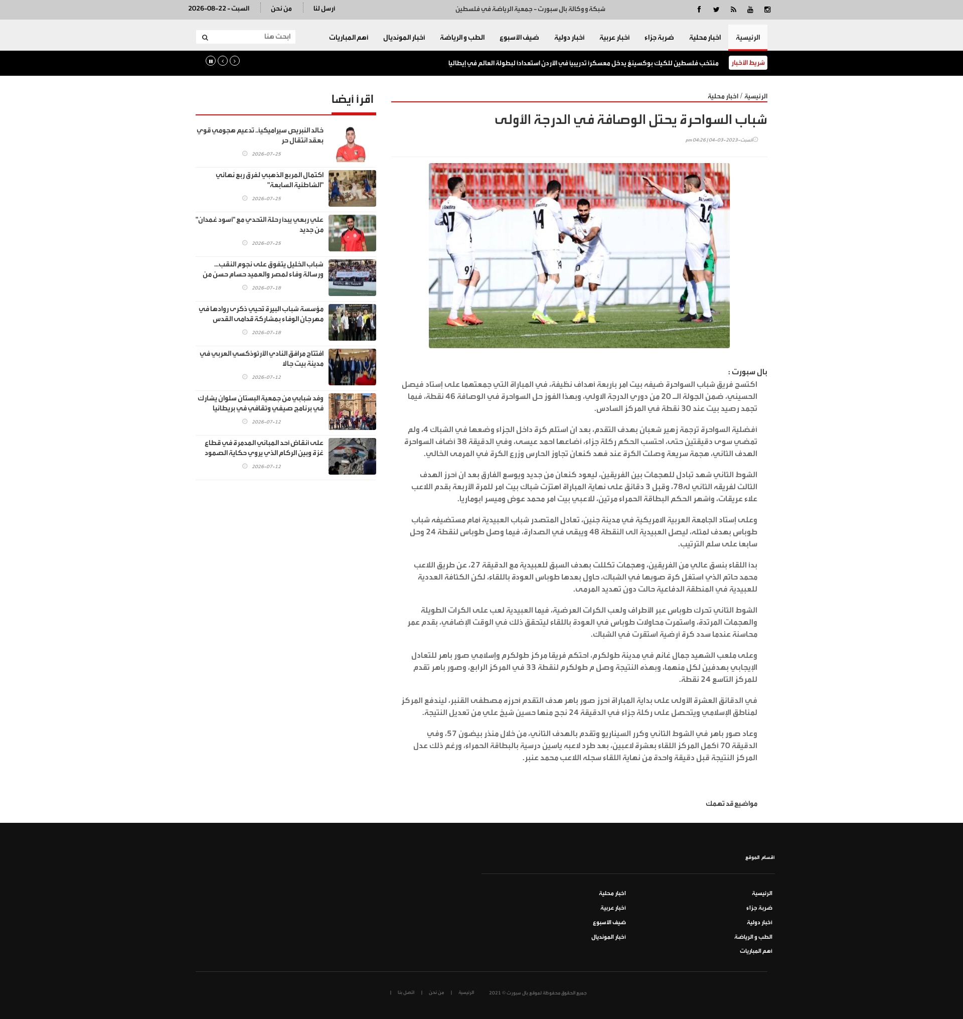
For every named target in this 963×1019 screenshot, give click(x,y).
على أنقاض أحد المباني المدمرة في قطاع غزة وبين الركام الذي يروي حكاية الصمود (264, 448)
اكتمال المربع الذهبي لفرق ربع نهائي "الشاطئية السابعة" (270, 180)
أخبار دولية (569, 37)
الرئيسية (748, 37)
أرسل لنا (324, 8)
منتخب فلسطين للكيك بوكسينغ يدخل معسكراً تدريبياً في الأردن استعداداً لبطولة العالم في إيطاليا (583, 63)
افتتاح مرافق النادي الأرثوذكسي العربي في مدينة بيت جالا (262, 358)
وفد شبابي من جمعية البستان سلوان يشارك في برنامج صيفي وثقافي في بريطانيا (261, 403)
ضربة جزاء (659, 37)
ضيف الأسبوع (519, 37)
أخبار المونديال (404, 37)
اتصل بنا (406, 992)
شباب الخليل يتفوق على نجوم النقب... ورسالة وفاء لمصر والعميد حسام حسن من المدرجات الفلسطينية (263, 274)
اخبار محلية (705, 37)
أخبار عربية (614, 37)
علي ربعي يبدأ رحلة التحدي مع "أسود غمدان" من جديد (260, 224)
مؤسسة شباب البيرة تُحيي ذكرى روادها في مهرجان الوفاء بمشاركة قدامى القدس (261, 314)
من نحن (281, 8)
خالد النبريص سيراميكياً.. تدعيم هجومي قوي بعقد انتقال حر (260, 135)
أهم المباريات (348, 37)
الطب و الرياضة (462, 37)
